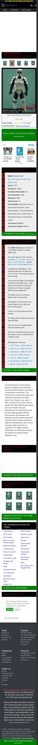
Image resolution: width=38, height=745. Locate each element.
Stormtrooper (20, 262)
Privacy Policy (16, 738)
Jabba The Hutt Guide (28, 657)
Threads (4, 680)
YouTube (5, 684)
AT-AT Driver (7, 534)
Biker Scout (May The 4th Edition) (9, 541)
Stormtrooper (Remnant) (25, 558)
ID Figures (5, 635)
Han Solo (21, 259)
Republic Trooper (26, 534)
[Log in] (35, 5)
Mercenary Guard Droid (9, 580)
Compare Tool (6, 637)
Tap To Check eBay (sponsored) (17, 58)
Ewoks (4, 655)
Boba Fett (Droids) (9, 546)
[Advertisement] (19, 31)
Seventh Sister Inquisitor (26, 545)
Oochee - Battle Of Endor (19, 358)
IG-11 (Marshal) (8, 573)
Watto (23, 562)
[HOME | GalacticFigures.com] (9, 5)
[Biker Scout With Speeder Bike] (19, 506)
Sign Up (9, 609)
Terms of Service (27, 738)
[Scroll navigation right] (34, 10)
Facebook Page (7, 675)
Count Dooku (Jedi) (9, 558)
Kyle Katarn (7, 576)
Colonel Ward (7, 555)
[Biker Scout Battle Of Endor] (19, 495)
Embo (5, 566)
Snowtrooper (25, 549)
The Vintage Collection (28, 635)
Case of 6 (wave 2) (9, 552)
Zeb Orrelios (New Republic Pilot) (27, 567)
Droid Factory (25, 642)
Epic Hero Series (26, 639)
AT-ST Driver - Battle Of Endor (21, 345)
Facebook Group (7, 673)
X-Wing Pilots (6, 660)
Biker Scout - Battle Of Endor (21, 349)
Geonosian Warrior (9, 569)
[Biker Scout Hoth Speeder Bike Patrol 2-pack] (8, 495)
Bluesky (4, 671)
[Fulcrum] (35, 2)
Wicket (20, 264)
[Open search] (31, 5)
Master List (5, 633)
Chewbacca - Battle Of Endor (21, 352)
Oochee (30, 264)
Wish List (21, 119)
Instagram (5, 678)
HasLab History (26, 655)
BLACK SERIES (26, 10)
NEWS (5, 10)
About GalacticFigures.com (19, 722)
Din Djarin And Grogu (8, 562)
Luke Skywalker (7, 657)
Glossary (5, 639)
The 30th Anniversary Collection (17, 56)
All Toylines (24, 644)
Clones (4, 653)
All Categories (6, 662)
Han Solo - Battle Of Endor (20, 355)
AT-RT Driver (7, 537)
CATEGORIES (14, 10)
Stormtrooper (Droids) (25, 553)
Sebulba (23, 540)
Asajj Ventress (8, 531)
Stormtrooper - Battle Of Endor (21, 361)
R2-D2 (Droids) (26, 531)
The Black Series (26, 633)
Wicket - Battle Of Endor (19, 364)
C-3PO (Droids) (8, 549)
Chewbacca (12, 259)
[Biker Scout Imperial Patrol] (29, 495)
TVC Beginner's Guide (28, 653)
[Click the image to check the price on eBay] (19, 91)
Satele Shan (25, 537)
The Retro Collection (27, 637)
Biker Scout (12, 264)
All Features (25, 660)
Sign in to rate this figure (22, 126)
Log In (17, 609)
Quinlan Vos (7, 584)
